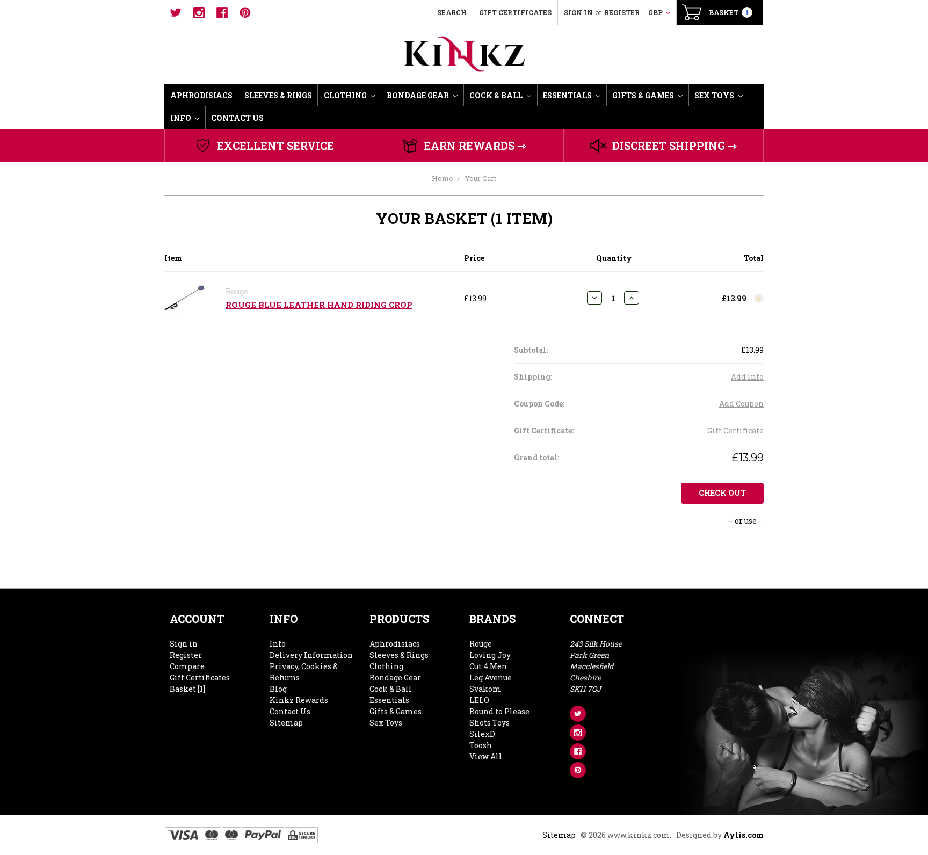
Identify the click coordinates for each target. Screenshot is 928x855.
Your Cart (480, 178)
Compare (187, 666)
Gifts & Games (644, 95)
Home (442, 178)
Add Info (747, 377)
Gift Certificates (515, 12)
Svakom (485, 689)
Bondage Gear (419, 95)
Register (622, 12)
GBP (656, 12)
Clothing (346, 95)
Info (181, 118)
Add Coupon (741, 403)
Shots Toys (489, 723)
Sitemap (286, 723)
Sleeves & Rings (278, 95)
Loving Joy (490, 655)
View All (485, 756)
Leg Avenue (490, 677)
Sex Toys (715, 95)
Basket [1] (187, 689)
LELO (479, 700)
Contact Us (237, 118)
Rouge (480, 644)
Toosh (480, 745)
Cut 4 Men (488, 666)
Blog (278, 689)
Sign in (578, 12)
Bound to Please (499, 711)
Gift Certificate (735, 430)
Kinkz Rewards (299, 700)
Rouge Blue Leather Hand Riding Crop (319, 304)
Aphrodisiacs (201, 95)
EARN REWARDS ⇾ (475, 146)
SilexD (482, 734)
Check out (722, 493)
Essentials (568, 95)
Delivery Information (311, 655)
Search (452, 12)
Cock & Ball (496, 95)
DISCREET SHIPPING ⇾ (674, 146)
